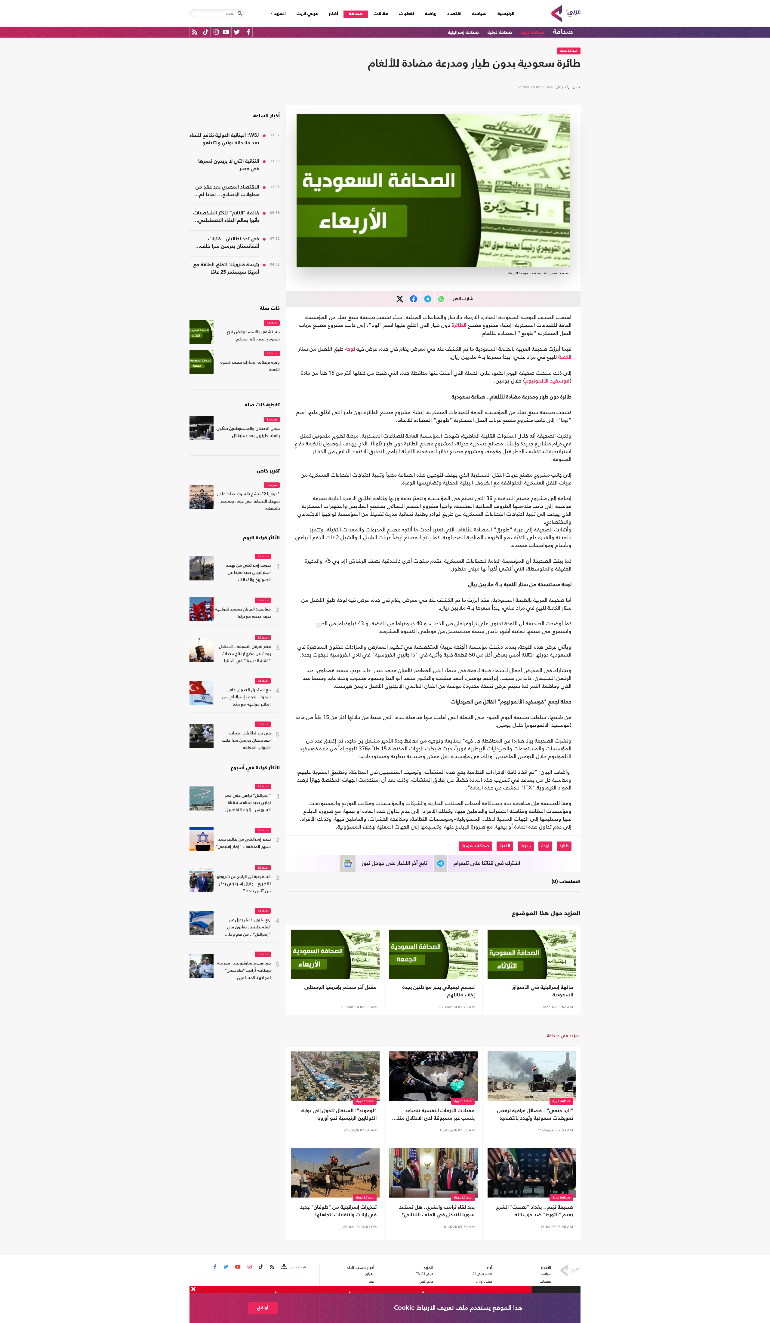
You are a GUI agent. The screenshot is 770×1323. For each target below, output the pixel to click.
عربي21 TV (424, 1273)
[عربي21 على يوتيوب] (226, 32)
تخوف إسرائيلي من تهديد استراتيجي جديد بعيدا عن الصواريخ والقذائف (248, 573)
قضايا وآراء (484, 1281)
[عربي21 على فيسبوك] (248, 32)
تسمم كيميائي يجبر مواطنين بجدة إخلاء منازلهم (438, 991)
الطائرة (459, 325)
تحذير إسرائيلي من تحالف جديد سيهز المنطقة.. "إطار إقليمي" (243, 843)
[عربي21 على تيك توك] (205, 32)
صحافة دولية (500, 32)
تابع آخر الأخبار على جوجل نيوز (394, 863)
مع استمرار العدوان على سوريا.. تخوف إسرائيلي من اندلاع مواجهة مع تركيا (246, 697)
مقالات (381, 13)
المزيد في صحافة (564, 1035)
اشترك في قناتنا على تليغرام (487, 863)
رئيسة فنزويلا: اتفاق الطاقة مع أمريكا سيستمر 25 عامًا (226, 268)
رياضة (430, 13)
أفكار (333, 13)
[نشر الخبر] (400, 299)
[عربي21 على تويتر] (237, 32)
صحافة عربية (532, 32)
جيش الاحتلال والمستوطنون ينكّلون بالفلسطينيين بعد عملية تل (248, 432)
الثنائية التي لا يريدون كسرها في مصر (228, 165)
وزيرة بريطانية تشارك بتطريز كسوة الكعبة (250, 366)
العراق (369, 1273)
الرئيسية (503, 13)
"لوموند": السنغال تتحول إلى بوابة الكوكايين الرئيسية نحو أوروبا (339, 1114)
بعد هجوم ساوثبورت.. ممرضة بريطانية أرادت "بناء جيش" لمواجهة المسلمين (244, 970)
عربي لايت (307, 13)
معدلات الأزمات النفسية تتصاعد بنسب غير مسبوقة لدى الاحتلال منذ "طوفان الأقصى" (436, 1115)
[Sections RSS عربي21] (283, 1267)
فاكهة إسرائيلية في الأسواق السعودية (542, 991)
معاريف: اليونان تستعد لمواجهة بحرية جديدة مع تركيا (243, 613)
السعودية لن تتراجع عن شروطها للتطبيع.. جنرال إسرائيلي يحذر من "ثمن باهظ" (243, 884)
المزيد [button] (279, 13)
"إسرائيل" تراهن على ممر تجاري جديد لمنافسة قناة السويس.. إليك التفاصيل (248, 803)
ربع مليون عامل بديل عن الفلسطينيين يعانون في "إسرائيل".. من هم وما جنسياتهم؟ (249, 928)
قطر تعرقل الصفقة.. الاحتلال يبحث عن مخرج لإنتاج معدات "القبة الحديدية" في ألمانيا (245, 654)
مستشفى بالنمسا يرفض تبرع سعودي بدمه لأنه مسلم (253, 335)
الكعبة (564, 357)
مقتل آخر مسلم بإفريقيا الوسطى (340, 987)
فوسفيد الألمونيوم (547, 381)
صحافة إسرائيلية (463, 32)
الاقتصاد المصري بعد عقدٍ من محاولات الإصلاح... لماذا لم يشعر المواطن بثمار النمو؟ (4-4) (224, 191)
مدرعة (526, 846)
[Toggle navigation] (239, 13)
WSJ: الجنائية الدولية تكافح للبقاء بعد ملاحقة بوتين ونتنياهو (224, 139)
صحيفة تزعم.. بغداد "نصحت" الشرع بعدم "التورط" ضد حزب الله (534, 1211)
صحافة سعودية (475, 846)
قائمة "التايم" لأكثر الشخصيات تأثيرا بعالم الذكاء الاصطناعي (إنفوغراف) (226, 217)
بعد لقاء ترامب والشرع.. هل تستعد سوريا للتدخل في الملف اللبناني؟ (437, 1211)
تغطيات (406, 13)
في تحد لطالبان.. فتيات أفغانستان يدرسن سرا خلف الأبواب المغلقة (229, 243)
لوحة (350, 349)
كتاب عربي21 (482, 1273)
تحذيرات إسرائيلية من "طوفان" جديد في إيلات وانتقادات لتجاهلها (338, 1211)
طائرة (564, 846)
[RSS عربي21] (194, 32)
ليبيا (371, 1281)
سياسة (479, 13)
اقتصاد (454, 13)
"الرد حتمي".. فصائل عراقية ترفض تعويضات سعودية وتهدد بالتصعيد (535, 1114)
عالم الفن (426, 1281)
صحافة (356, 13)
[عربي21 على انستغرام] (216, 32)
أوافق (262, 1308)
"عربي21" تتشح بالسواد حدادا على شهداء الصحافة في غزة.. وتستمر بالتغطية (248, 501)
